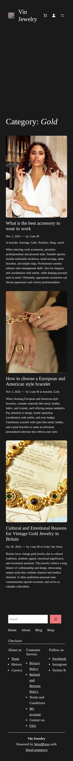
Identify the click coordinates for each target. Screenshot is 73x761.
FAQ (32, 726)
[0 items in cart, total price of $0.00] (45, 15)
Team (15, 659)
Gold (33, 242)
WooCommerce (37, 750)
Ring (53, 242)
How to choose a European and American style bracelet (35, 381)
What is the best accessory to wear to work (33, 226)
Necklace (43, 242)
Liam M (34, 236)
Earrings (24, 242)
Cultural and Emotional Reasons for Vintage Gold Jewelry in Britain (36, 534)
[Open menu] (62, 15)
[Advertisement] (36, 71)
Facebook (59, 659)
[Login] (53, 15)
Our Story (56, 546)
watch (60, 242)
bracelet (13, 242)
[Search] (55, 619)
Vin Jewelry (36, 738)
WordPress (41, 744)
